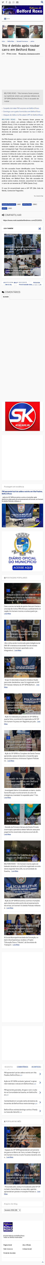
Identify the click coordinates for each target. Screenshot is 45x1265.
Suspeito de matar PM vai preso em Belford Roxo (21, 108)
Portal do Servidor (9, 1253)
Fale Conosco (8, 1249)
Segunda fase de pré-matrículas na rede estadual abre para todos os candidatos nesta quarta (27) (21, 270)
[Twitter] (3, 2)
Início (3, 41)
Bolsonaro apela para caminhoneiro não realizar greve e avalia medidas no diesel (21, 249)
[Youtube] (10, 2)
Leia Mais (7, 614)
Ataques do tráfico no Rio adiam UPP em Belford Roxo (23, 115)
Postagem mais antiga (30, 284)
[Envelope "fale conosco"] (17, 2)
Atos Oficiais (26, 1245)
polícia (32, 41)
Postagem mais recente (15, 282)
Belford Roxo (11, 41)
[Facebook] (6, 2)
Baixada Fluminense (22, 41)
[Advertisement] (22, 72)
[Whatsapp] (13, 2)
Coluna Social (27, 1249)
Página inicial (7, 1245)
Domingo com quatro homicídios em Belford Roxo (21, 111)
